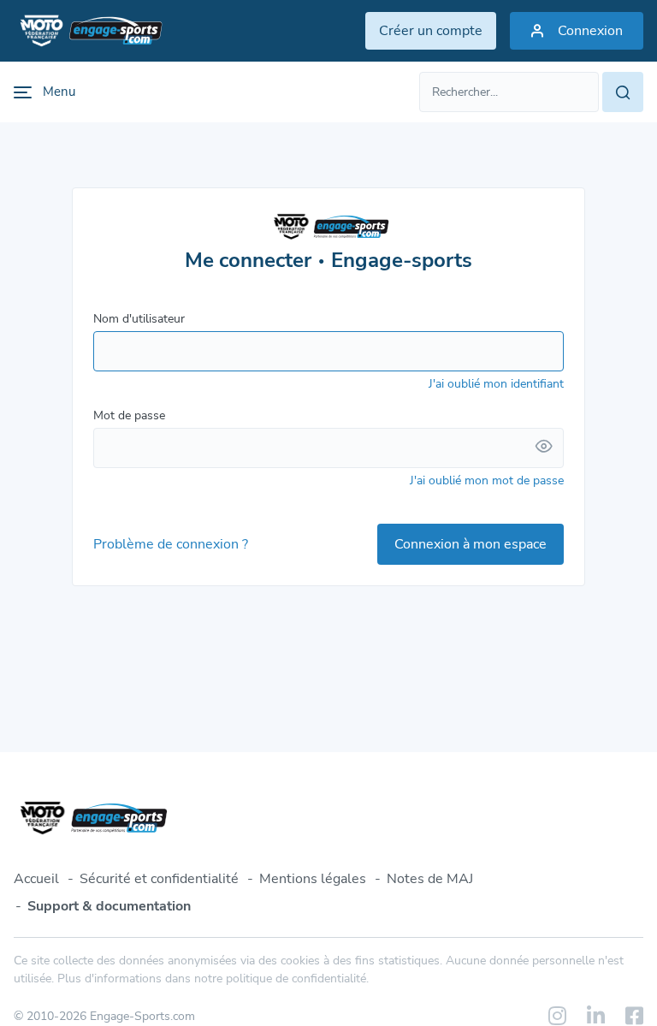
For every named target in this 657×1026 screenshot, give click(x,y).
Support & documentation (109, 906)
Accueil (36, 878)
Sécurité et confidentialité (159, 878)
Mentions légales (312, 878)
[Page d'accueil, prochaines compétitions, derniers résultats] (88, 31)
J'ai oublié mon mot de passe (487, 480)
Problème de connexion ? (170, 544)
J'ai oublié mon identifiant (496, 384)
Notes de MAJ (430, 878)
